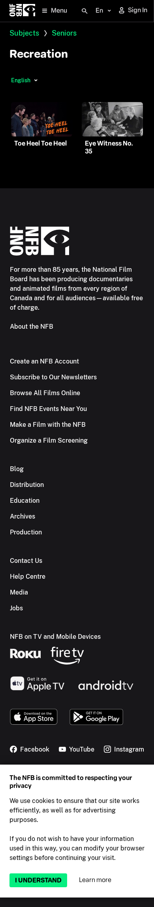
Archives (22, 516)
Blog (17, 469)
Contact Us (26, 560)
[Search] (84, 11)
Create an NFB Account (44, 361)
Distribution (27, 485)
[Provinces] (35, 80)
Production (26, 532)
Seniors (64, 33)
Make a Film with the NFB (48, 424)
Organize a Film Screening (49, 440)
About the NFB (31, 326)
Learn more (95, 880)
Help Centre (27, 576)
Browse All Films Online (45, 393)
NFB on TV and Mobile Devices (55, 636)
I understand (38, 880)
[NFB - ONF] (22, 11)
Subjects (24, 33)
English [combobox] (20, 80)
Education (24, 500)
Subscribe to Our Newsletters (53, 377)
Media (19, 592)
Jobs (16, 608)
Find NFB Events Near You (48, 409)
